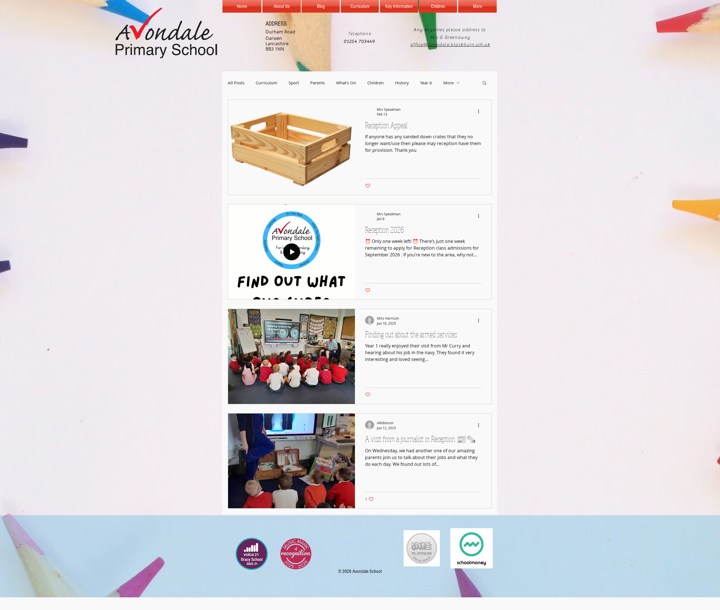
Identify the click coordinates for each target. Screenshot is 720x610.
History (402, 82)
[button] (484, 83)
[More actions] (480, 111)
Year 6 (426, 82)
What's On (346, 82)
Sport (294, 82)
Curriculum (266, 82)
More (448, 82)
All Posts (236, 82)
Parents (317, 82)
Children (375, 82)
